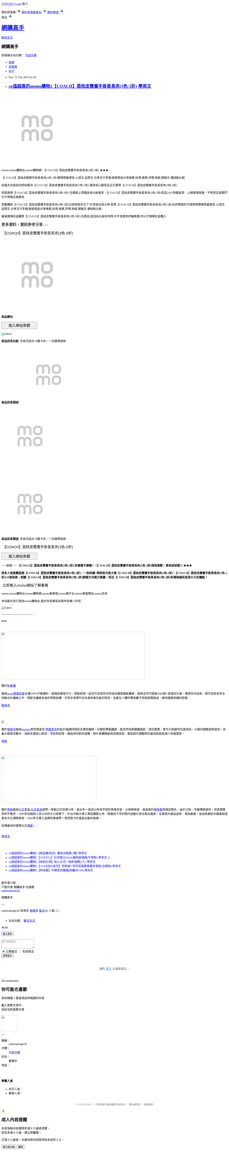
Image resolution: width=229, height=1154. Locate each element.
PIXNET (88, 1104)
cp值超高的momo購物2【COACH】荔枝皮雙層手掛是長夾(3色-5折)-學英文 (80, 86)
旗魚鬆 (158, 809)
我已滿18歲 (9, 1147)
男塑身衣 (51, 729)
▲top (4, 926)
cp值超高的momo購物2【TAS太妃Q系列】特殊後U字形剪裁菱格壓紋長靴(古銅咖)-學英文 (65, 866)
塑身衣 (5, 705)
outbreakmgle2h (10, 890)
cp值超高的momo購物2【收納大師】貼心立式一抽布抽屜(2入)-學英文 (52, 861)
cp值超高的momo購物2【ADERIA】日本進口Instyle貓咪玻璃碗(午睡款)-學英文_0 (59, 857)
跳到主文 (7, 37)
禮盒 (30, 825)
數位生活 (29, 920)
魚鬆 (4, 741)
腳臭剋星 (19, 693)
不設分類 (30, 55)
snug (4, 620)
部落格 (13, 66)
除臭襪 (11, 685)
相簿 (11, 62)
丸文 (21, 809)
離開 (20, 1147)
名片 (11, 71)
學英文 (5, 836)
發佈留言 (7, 955)
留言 (42, 910)
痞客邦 (34, 910)
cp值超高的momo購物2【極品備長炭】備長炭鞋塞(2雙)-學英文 (48, 853)
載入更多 (7, 934)
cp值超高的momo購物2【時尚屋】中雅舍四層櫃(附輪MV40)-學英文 (51, 870)
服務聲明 (148, 1104)
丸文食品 (36, 809)
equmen (25, 729)
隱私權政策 (134, 1104)
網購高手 (12, 27)
